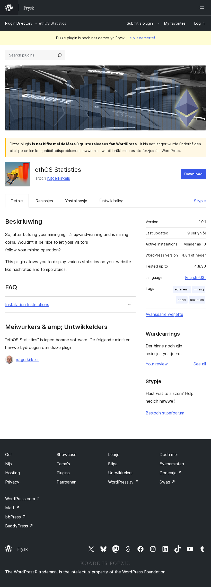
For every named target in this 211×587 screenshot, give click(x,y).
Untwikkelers (120, 472)
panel (182, 300)
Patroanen (66, 482)
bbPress (15, 516)
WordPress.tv (123, 482)
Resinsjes (44, 200)
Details (17, 200)
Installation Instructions (27, 304)
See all (200, 363)
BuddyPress (19, 525)
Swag (167, 482)
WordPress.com (22, 498)
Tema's (63, 463)
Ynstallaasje (76, 200)
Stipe (113, 463)
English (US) (195, 277)
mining (199, 289)
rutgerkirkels (58, 178)
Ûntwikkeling (111, 200)
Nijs (8, 463)
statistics (197, 300)
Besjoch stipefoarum (165, 412)
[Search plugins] (60, 55)
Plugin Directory (18, 23)
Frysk (22, 549)
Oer (8, 454)
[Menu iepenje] (203, 7)
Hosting (12, 472)
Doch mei (169, 454)
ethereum (182, 289)
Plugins (63, 472)
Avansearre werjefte (164, 314)
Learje (113, 454)
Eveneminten (172, 463)
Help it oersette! (141, 38)
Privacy (12, 482)
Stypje (200, 200)
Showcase (66, 454)
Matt (12, 507)
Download (193, 174)
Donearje (171, 472)
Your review (157, 363)
